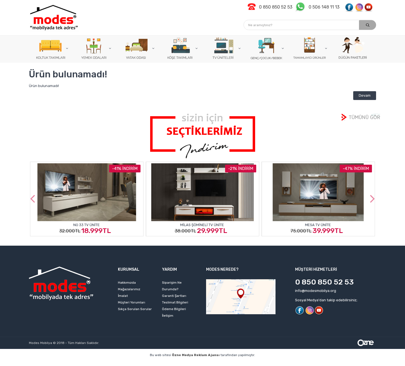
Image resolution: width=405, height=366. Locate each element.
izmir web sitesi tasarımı (358, 363)
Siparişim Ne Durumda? (172, 286)
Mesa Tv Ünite (223, 225)
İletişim (167, 316)
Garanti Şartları (174, 296)
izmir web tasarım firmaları (241, 363)
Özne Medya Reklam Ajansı (196, 355)
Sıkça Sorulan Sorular (135, 309)
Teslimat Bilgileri (175, 302)
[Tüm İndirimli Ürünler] (202, 136)
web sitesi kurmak (316, 363)
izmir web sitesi (282, 363)
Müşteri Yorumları (131, 302)
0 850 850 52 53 (324, 282)
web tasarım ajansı (196, 363)
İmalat (123, 296)
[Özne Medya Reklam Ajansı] (365, 342)
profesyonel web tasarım (47, 363)
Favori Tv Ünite (338, 225)
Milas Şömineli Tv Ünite (107, 225)
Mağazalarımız (129, 289)
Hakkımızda (127, 282)
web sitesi (118, 363)
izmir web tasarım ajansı (153, 363)
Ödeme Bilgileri (174, 309)
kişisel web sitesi (89, 363)
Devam (365, 95)
